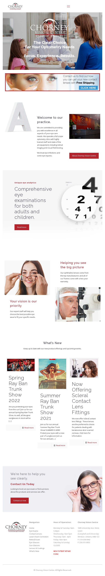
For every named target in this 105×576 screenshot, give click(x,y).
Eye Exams (33, 531)
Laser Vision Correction (38, 536)
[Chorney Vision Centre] (15, 6)
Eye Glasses (34, 542)
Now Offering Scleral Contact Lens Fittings (82, 398)
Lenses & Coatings (37, 548)
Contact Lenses (35, 534)
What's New (34, 551)
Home (31, 528)
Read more (29, 427)
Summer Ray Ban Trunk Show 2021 (50, 407)
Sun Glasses (34, 545)
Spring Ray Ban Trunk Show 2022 (18, 389)
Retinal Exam (34, 539)
